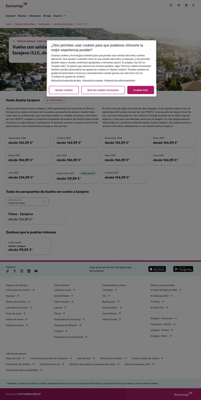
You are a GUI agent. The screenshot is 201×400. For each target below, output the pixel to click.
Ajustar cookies (64, 90)
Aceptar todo (140, 90)
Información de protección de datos (66, 80)
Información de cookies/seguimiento (119, 80)
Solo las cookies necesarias (103, 90)
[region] (101, 68)
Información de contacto (92, 80)
